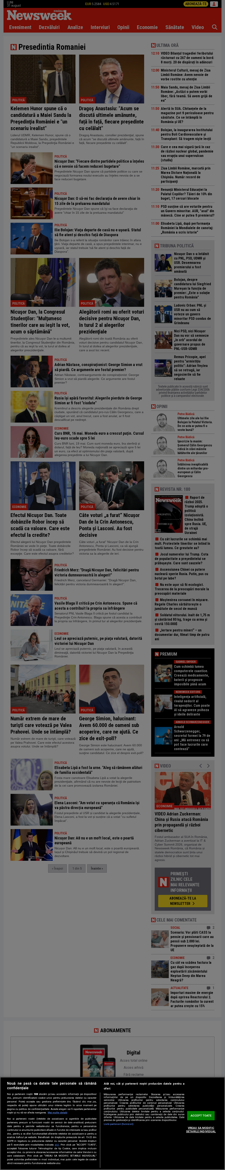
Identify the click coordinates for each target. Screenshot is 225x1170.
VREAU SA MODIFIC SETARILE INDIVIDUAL (201, 1129)
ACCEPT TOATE (201, 1115)
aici (57, 1144)
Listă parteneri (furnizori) (118, 1124)
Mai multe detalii (57, 1112)
